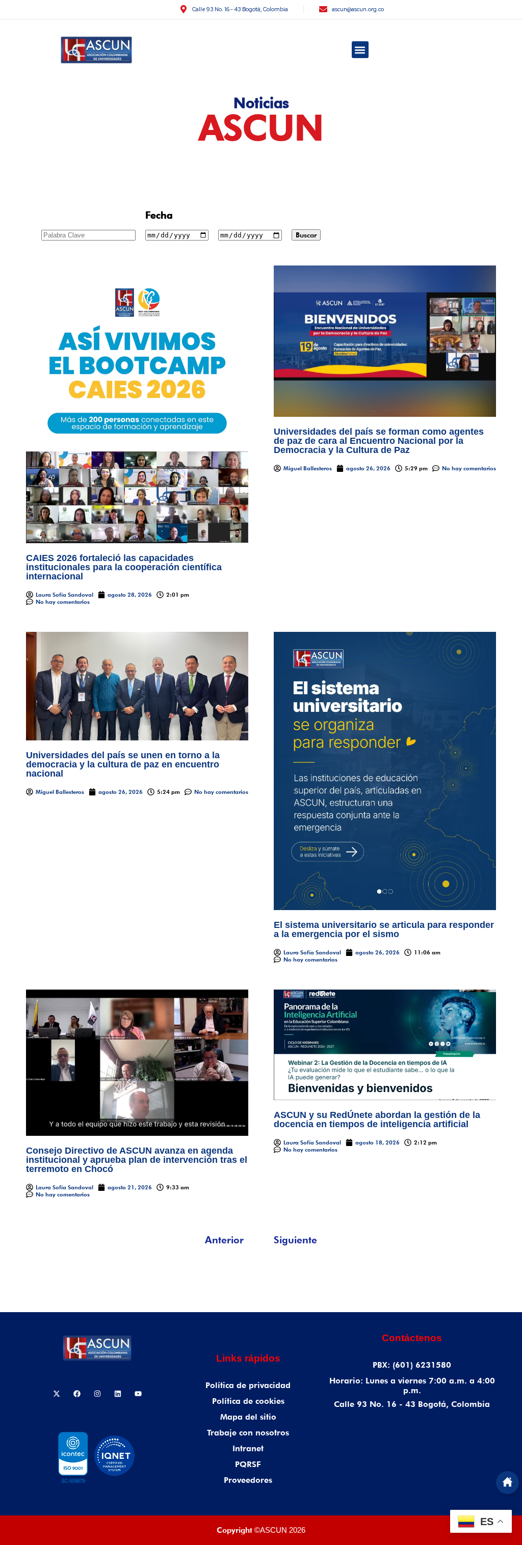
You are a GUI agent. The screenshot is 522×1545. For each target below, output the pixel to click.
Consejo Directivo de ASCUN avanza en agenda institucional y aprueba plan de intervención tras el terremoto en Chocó (136, 1160)
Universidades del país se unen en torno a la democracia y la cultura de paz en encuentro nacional (123, 764)
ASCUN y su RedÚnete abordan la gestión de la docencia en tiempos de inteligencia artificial (377, 1119)
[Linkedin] (118, 1394)
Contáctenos (412, 1338)
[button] (360, 49)
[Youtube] (138, 1394)
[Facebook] (77, 1394)
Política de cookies (248, 1401)
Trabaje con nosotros (248, 1432)
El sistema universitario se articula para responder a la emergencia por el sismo (384, 929)
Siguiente (295, 1239)
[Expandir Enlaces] (507, 1482)
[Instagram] (97, 1394)
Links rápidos (248, 1358)
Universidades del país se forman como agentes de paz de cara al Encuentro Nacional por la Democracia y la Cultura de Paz (379, 441)
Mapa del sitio (248, 1417)
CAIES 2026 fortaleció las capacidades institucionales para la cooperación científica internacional (124, 567)
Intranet (248, 1448)
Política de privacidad (248, 1385)
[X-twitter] (56, 1394)
